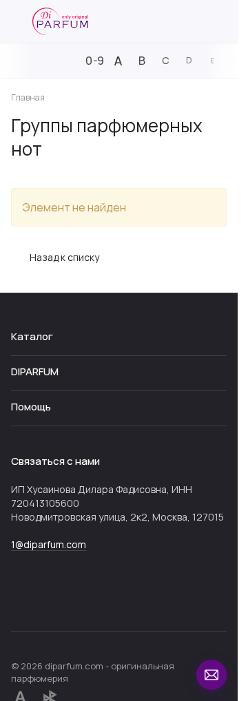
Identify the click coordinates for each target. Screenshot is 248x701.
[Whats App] (47, 595)
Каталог (32, 336)
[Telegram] (19, 595)
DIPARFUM (35, 371)
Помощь (31, 406)
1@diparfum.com (48, 544)
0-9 (95, 59)
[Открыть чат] (211, 675)
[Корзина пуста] (220, 21)
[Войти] (196, 21)
